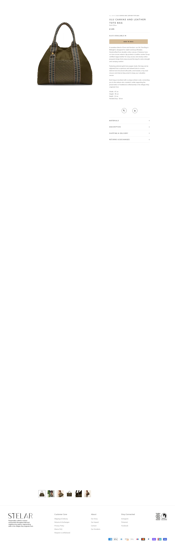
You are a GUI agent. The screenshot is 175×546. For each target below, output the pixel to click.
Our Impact (95, 522)
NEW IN (54, 5)
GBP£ (135, 5)
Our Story (94, 519)
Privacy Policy (59, 526)
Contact (94, 526)
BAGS (77, 5)
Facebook (124, 526)
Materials (114, 120)
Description (115, 127)
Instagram (124, 519)
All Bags (112, 15)
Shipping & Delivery (118, 133)
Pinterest (124, 522)
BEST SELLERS (65, 5)
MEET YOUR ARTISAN (104, 5)
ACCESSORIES (87, 5)
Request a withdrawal (62, 533)
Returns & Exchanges (119, 139)
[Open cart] (171, 5)
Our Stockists (95, 529)
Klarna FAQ (58, 529)
